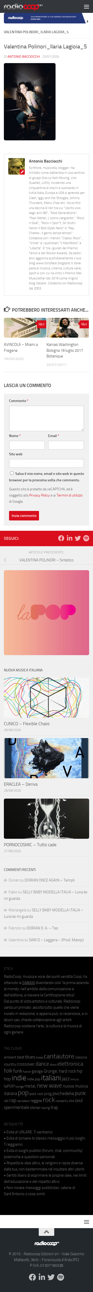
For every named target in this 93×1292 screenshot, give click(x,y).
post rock (36, 1094)
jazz (66, 1079)
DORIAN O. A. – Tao (42, 928)
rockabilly (62, 1101)
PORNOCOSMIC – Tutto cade (30, 844)
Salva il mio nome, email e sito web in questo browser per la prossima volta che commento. (46, 477)
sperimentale (16, 1107)
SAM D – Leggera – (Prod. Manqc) (56, 940)
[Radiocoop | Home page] (30, 6)
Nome (15, 436)
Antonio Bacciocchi (23, 56)
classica (81, 1057)
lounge (19, 1086)
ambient (10, 1057)
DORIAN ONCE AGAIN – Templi (50, 880)
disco (53, 1064)
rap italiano (23, 1101)
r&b (6, 1101)
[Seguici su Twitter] (78, 538)
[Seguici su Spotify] (86, 538)
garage (37, 1071)
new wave (49, 1085)
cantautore (59, 1056)
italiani (51, 1077)
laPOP (9, 1086)
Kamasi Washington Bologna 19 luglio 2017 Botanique (65, 350)
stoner (35, 1107)
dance (42, 1063)
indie (19, 1077)
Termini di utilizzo (69, 495)
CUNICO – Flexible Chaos (27, 723)
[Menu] (86, 6)
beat (20, 1057)
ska (71, 1101)
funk (17, 1071)
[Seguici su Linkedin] (69, 538)
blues (30, 1057)
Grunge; (51, 1071)
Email (53, 436)
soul (79, 1100)
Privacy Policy (39, 495)
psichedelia (63, 1093)
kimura (75, 1079)
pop (23, 1093)
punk (80, 1093)
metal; (30, 1086)
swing (45, 1108)
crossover (26, 1064)
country (10, 1064)
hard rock (67, 1071)
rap (12, 1100)
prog (48, 1093)
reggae (36, 1100)
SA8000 (28, 982)
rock (49, 1100)
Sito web (15, 454)
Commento (18, 401)
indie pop (33, 1079)
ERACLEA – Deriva (20, 784)
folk (8, 1071)
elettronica (70, 1063)
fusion (27, 1071)
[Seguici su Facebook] (61, 538)
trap (54, 1107)
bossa (39, 1057)
